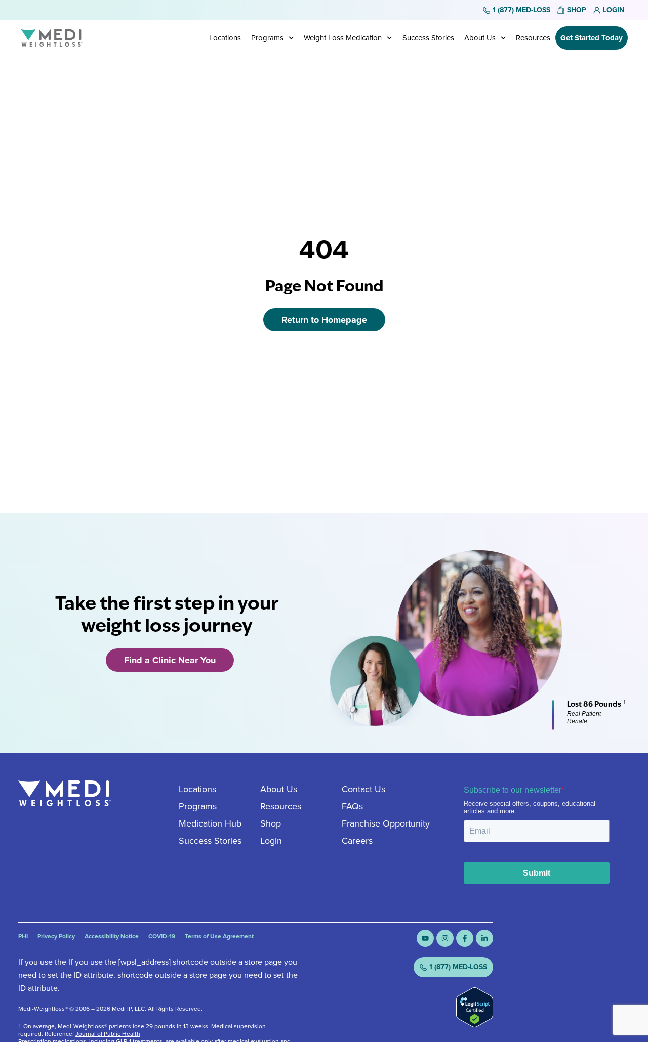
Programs (267, 38)
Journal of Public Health (107, 1033)
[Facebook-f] (464, 938)
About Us (480, 38)
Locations (225, 38)
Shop (270, 823)
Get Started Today (591, 38)
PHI (23, 936)
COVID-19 (161, 936)
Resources (533, 38)
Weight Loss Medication (343, 38)
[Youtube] (425, 938)
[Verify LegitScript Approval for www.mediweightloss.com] (474, 1024)
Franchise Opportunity (386, 823)
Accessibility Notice (112, 936)
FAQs (352, 806)
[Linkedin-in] (484, 938)
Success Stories (428, 38)
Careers (357, 840)
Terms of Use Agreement (219, 936)
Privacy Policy (56, 936)
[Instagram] (445, 938)
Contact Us (363, 789)
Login (271, 840)
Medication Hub (210, 823)
